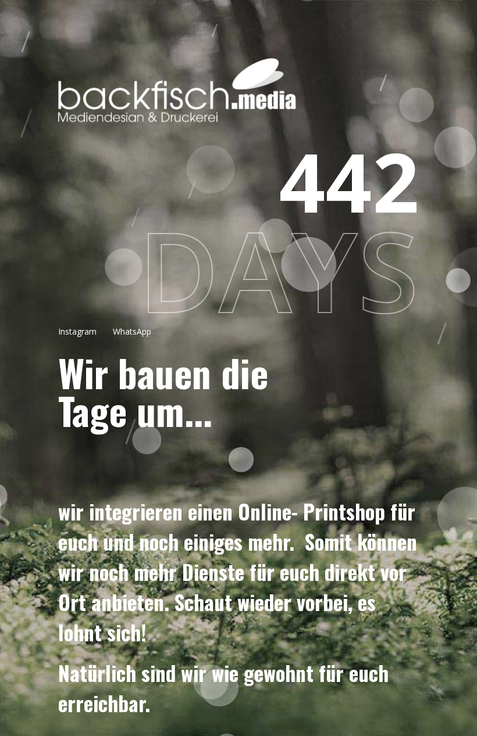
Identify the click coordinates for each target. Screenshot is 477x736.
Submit (239, 433)
